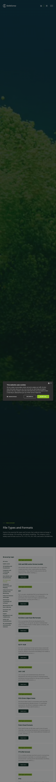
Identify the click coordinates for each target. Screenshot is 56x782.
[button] (12, 396)
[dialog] (28, 391)
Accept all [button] (43, 396)
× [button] (50, 383)
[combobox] (49, 383)
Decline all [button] (30, 396)
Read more (38, 392)
